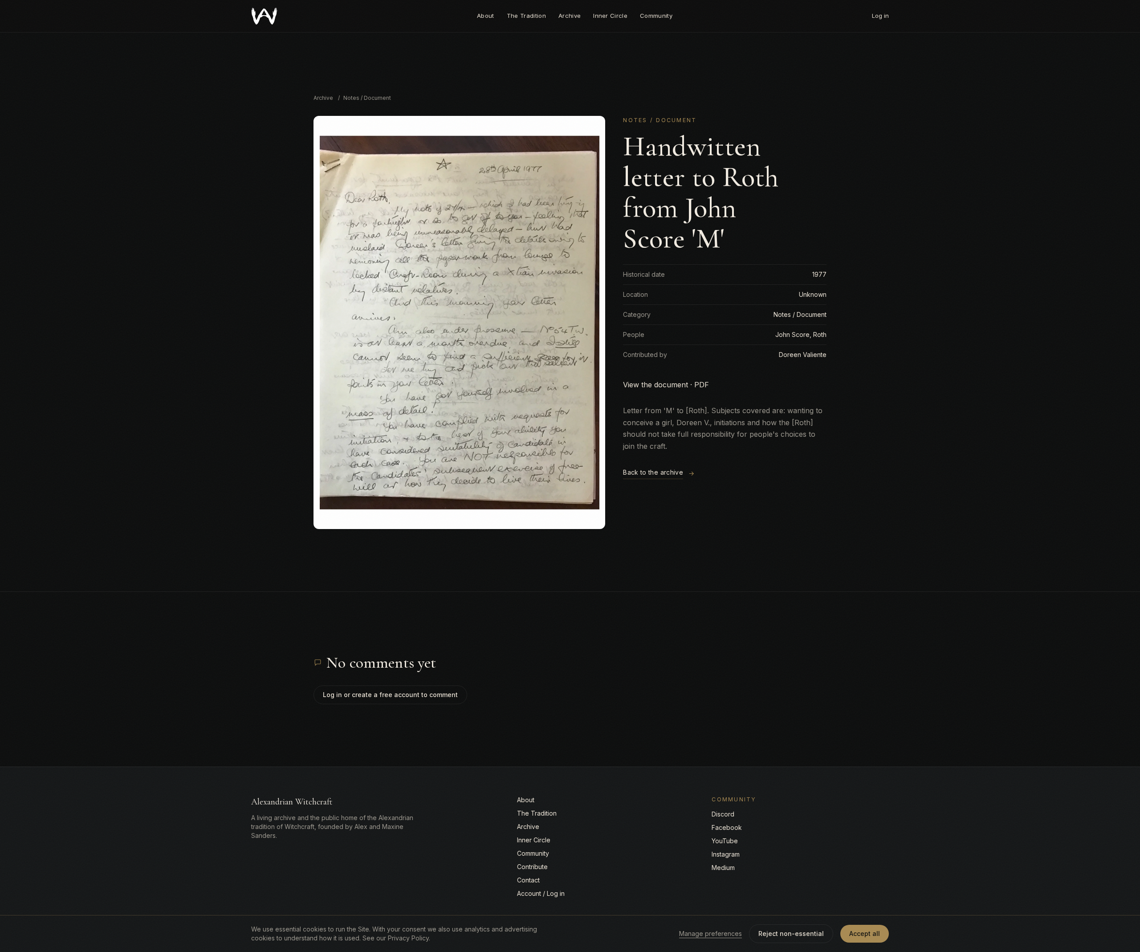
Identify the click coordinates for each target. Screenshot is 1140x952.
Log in (880, 15)
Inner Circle (610, 15)
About (485, 15)
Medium (723, 867)
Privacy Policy (408, 938)
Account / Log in (541, 893)
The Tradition (526, 15)
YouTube (725, 841)
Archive (569, 15)
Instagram (726, 854)
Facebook (727, 827)
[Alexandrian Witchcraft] (264, 16)
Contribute (532, 866)
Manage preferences (710, 933)
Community (656, 15)
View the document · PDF (666, 384)
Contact (528, 880)
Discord (723, 814)
